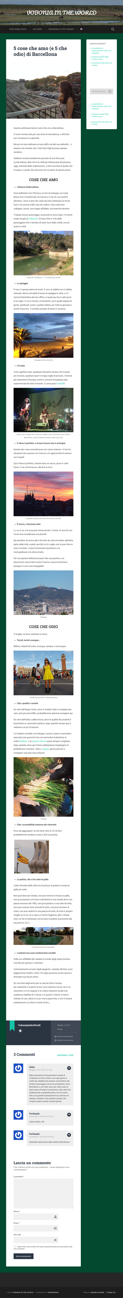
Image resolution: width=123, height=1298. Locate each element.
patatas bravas (39, 741)
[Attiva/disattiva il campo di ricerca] (113, 29)
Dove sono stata (17, 29)
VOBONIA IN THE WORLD (61, 12)
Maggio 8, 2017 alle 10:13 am (40, 1070)
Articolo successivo (65, 1040)
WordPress (53, 1292)
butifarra (23, 741)
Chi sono (37, 29)
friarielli (60, 383)
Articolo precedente (65, 1036)
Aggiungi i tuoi (65, 1055)
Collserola (33, 218)
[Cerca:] (101, 91)
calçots (45, 749)
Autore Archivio (20, 1031)
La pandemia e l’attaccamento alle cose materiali (101, 50)
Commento (19, 1177)
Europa (60, 1029)
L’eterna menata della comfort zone (100, 58)
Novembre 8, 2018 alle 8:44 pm (41, 1137)
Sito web (17, 1235)
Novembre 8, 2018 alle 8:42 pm (41, 1116)
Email (17, 1223)
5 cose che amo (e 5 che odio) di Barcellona (40, 51)
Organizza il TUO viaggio (61, 29)
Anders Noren (97, 1292)
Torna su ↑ (112, 1292)
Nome (17, 1212)
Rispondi (69, 1068)
